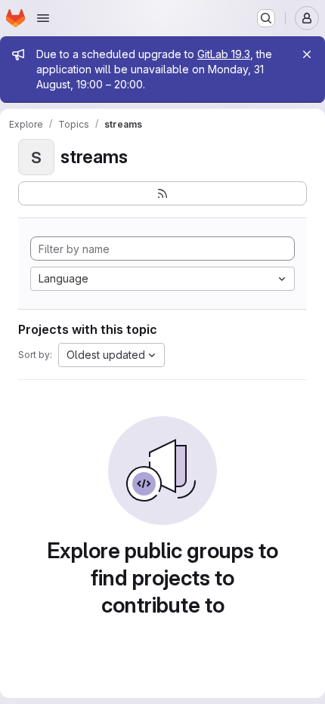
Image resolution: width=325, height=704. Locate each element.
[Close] (307, 54)
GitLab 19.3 (223, 54)
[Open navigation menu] (43, 18)
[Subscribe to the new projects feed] (162, 193)
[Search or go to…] (266, 18)
